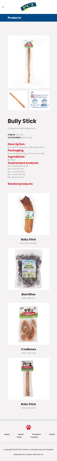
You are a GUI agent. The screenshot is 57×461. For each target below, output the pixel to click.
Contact (34, 437)
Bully (30, 137)
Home (7, 434)
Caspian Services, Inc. (34, 454)
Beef (24, 137)
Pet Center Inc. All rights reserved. (33, 449)
